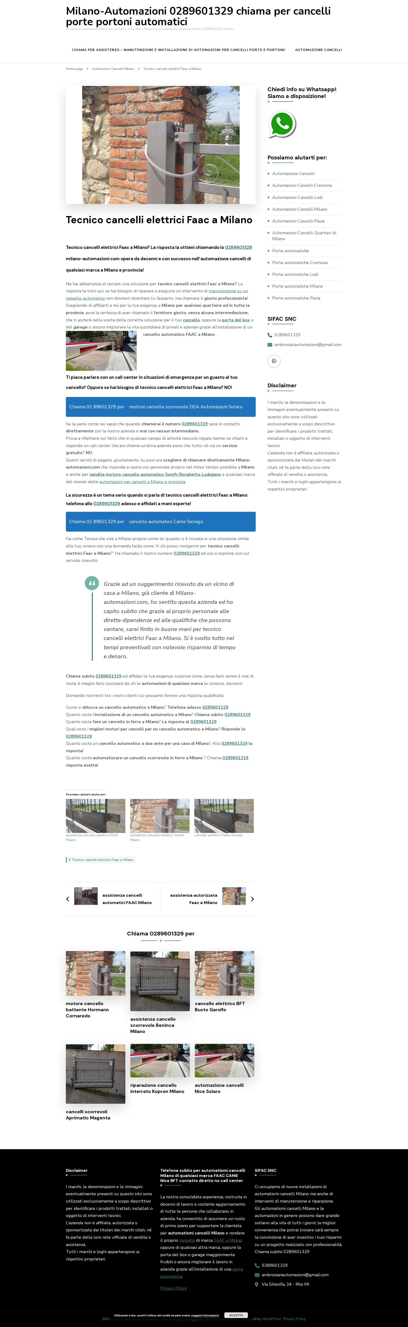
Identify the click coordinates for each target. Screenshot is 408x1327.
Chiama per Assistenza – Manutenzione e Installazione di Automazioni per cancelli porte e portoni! (178, 50)
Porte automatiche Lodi (295, 274)
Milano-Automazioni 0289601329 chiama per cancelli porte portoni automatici (198, 16)
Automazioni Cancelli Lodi (297, 197)
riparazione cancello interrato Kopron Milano (157, 1088)
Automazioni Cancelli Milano (299, 209)
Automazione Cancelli (318, 50)
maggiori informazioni (205, 1315)
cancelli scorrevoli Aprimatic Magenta (88, 1115)
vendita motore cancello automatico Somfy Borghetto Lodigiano (155, 474)
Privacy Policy (173, 1288)
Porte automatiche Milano (297, 286)
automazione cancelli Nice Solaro (219, 1088)
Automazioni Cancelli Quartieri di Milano (304, 236)
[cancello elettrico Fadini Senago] (224, 816)
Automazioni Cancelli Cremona (302, 185)
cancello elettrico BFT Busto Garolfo (220, 1006)
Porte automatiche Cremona (299, 262)
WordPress (271, 1319)
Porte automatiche (290, 251)
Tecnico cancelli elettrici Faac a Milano (103, 860)
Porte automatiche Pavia (296, 298)
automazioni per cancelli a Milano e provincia (142, 482)
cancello (187, 1240)
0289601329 (238, 247)
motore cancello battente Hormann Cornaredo (87, 1009)
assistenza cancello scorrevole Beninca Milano (153, 1025)
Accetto (236, 1315)
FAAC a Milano (228, 1240)
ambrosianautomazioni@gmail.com (308, 344)
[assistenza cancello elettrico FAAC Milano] (95, 816)
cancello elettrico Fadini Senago (218, 835)
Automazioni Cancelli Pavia (298, 221)
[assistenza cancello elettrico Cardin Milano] (160, 816)
